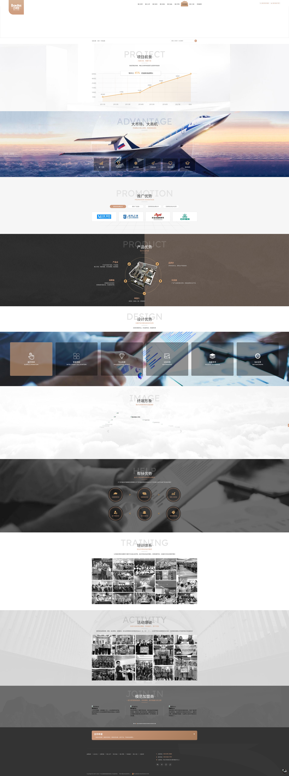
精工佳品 (169, 4)
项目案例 (199, 4)
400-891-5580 (167, 754)
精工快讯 (155, 4)
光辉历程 (102, 754)
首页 (98, 41)
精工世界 (140, 4)
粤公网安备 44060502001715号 (141, 773)
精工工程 (191, 4)
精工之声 (147, 4)
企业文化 (95, 754)
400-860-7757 (167, 757)
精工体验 (162, 4)
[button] (133, 723)
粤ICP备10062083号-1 (124, 773)
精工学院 (177, 4)
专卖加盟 (184, 4)
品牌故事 (89, 754)
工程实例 (142, 754)
